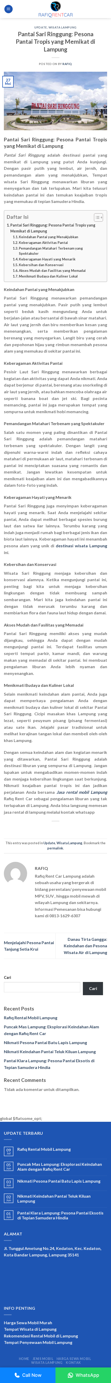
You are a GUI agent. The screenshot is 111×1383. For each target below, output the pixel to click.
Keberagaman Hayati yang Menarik (47, 259)
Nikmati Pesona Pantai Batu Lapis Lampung (45, 1042)
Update (40, 27)
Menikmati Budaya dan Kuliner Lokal (48, 276)
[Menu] (8, 9)
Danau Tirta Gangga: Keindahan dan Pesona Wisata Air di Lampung (85, 946)
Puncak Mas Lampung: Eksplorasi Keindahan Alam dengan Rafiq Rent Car (59, 1166)
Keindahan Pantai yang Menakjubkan (48, 237)
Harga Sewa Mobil (74, 1359)
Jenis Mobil (43, 1359)
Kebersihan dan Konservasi (41, 265)
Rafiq (67, 63)
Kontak (73, 1363)
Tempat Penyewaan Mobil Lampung (38, 1342)
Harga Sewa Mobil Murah (28, 1322)
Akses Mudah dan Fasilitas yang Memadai (52, 270)
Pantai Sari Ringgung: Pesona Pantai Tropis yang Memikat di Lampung (52, 228)
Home (24, 1359)
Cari (7, 977)
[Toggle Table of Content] (96, 217)
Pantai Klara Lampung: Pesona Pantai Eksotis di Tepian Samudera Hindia (60, 1215)
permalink (55, 848)
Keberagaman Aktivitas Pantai (43, 243)
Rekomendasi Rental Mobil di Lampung (41, 1335)
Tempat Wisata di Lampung (30, 1329)
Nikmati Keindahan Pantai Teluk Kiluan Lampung (50, 1051)
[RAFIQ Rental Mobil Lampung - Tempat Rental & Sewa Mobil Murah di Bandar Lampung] (55, 9)
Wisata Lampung (63, 27)
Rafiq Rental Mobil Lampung (30, 1017)
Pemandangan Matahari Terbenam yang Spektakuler (51, 251)
